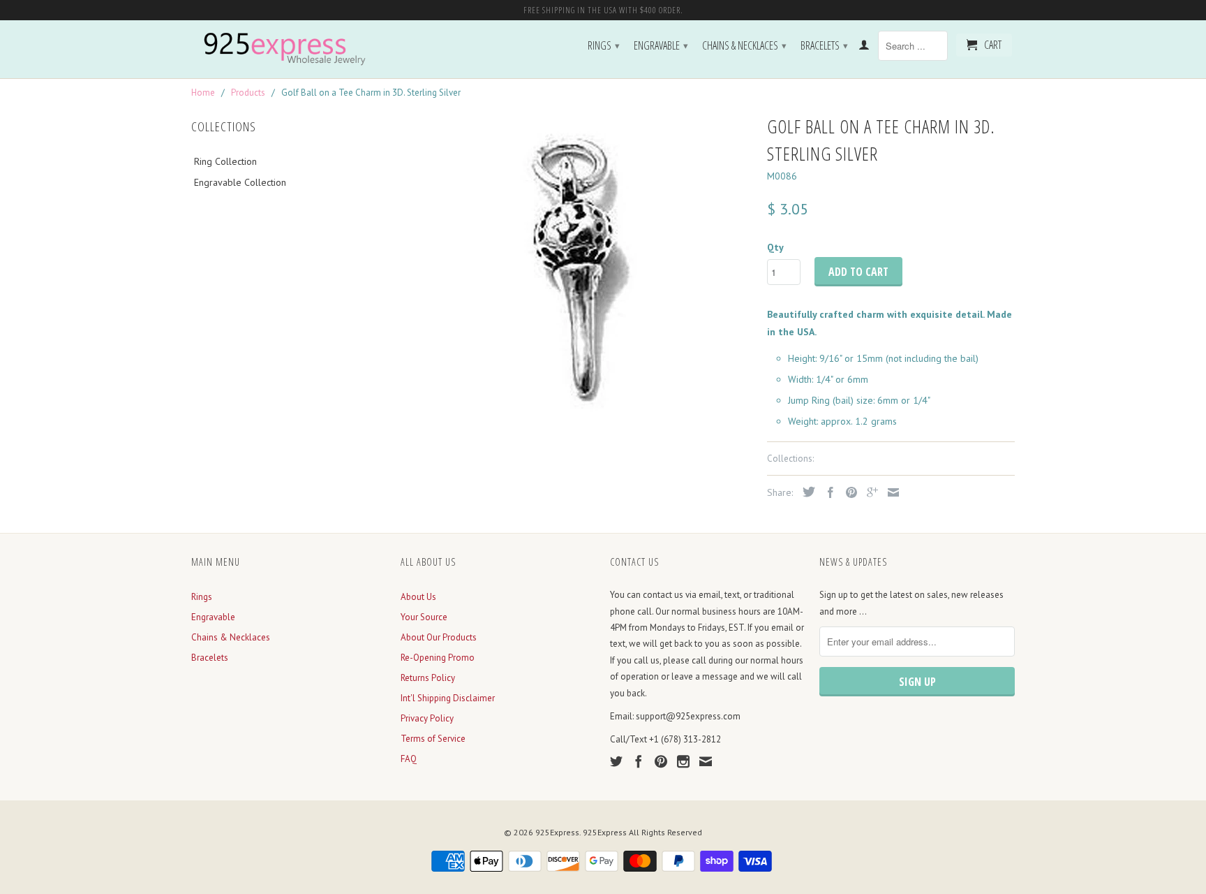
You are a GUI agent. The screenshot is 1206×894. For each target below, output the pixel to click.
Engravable (661, 45)
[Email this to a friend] (890, 492)
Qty (775, 247)
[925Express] (289, 49)
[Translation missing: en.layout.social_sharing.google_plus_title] (869, 492)
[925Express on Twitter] (616, 761)
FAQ (409, 759)
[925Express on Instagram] (683, 761)
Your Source (424, 617)
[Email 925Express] (705, 761)
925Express (557, 832)
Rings (604, 45)
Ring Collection (225, 161)
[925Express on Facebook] (638, 761)
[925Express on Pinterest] (661, 761)
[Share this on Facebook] (827, 492)
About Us (418, 597)
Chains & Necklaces (744, 45)
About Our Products (439, 637)
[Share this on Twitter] (805, 491)
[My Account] (864, 47)
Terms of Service (433, 739)
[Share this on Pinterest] (848, 492)
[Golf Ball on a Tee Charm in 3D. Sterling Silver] (577, 270)
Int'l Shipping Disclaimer (448, 698)
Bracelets (824, 45)
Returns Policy (428, 678)
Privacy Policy (427, 718)
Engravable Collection (240, 182)
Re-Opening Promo (438, 658)
